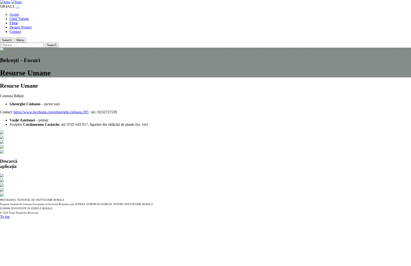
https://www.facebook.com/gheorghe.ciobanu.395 (51, 112)
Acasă (14, 14)
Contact (15, 32)
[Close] (18, 7)
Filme (14, 23)
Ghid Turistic (19, 19)
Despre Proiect (21, 27)
